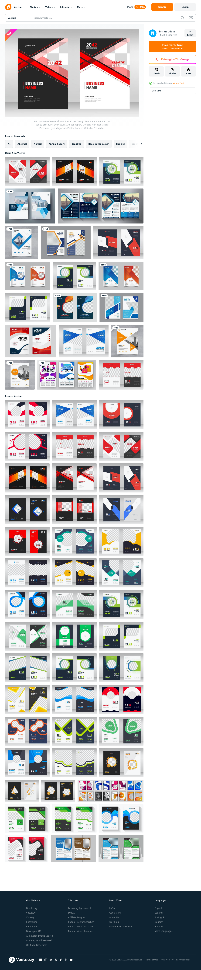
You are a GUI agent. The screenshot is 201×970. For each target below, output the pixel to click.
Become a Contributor (121, 926)
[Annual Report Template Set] (30, 341)
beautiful (76, 143)
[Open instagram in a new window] (45, 960)
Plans (130, 6)
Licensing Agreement (79, 908)
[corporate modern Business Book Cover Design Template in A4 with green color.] (27, 818)
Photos (34, 7)
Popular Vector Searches (81, 921)
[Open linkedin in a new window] (51, 960)
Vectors (18, 7)
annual (38, 143)
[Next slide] (139, 144)
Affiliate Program (77, 917)
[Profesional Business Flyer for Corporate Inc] (66, 242)
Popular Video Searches (80, 931)
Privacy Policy (167, 959)
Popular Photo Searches (80, 926)
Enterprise (31, 921)
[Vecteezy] (8, 7)
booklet (120, 143)
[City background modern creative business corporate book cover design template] (75, 307)
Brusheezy (31, 908)
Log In (185, 6)
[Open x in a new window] (66, 960)
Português (160, 917)
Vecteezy (30, 912)
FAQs (112, 908)
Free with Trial (172, 46)
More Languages (164, 931)
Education (31, 926)
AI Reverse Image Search (39, 935)
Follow (190, 35)
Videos (49, 7)
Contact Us (115, 912)
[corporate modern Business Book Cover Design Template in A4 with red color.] (26, 848)
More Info (156, 90)
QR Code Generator (36, 944)
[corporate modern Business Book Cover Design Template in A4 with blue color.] (121, 818)
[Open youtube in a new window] (71, 960)
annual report (57, 143)
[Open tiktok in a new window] (61, 960)
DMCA (71, 912)
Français (159, 926)
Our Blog (114, 921)
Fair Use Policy (183, 959)
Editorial (64, 7)
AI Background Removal (39, 940)
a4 (9, 143)
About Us (114, 917)
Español (159, 912)
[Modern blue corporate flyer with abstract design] (121, 307)
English (159, 908)
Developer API (33, 931)
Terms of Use (152, 959)
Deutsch (159, 921)
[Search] (182, 18)
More (80, 7)
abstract (22, 143)
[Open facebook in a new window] (40, 960)
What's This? (178, 83)
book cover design (98, 143)
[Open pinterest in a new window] (56, 960)
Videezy (30, 917)
